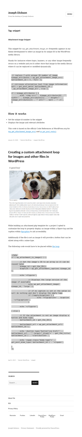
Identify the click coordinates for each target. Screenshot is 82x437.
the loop (55, 246)
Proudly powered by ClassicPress (47, 428)
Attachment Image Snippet (19, 40)
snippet (36, 140)
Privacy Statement (27, 428)
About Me (11, 398)
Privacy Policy (13, 409)
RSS (9, 403)
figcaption (25, 232)
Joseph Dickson (17, 12)
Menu (69, 14)
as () (48, 132)
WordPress (28, 140)
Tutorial (22, 140)
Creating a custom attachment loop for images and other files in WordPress (34, 157)
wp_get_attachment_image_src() (22, 132)
